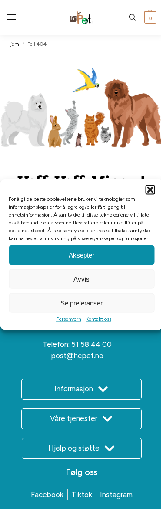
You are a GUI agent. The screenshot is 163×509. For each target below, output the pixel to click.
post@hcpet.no (77, 355)
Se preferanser (81, 302)
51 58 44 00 (91, 344)
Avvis (81, 278)
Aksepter (81, 254)
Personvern (68, 319)
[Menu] (20, 17)
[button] (150, 190)
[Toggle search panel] (132, 17)
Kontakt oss (98, 319)
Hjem (13, 44)
